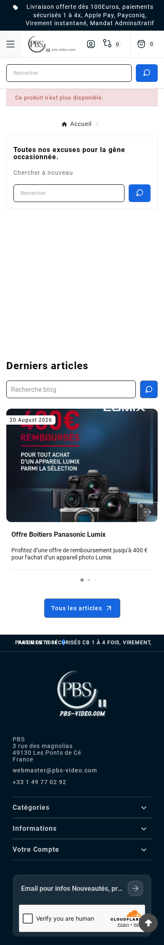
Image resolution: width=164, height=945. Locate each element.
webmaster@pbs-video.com (55, 770)
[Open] (10, 44)
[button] (82, 580)
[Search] (147, 72)
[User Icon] (91, 44)
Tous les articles (76, 608)
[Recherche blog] (149, 389)
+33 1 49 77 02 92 (39, 782)
